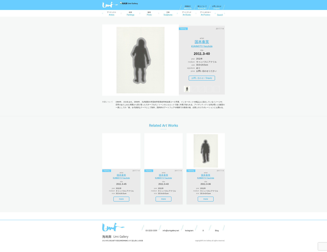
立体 (168, 13)
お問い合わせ (216, 7)
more (121, 199)
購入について (202, 7)
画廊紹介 (187, 7)
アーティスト (111, 13)
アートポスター (205, 13)
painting (183, 29)
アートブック (186, 13)
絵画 (130, 13)
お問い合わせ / (201, 78)
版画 (149, 13)
